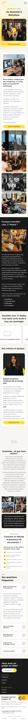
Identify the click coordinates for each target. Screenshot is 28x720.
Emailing (4, 682)
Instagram (4, 692)
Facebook (4, 689)
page (4, 406)
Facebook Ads (5, 677)
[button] (25, 3)
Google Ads (4, 680)
